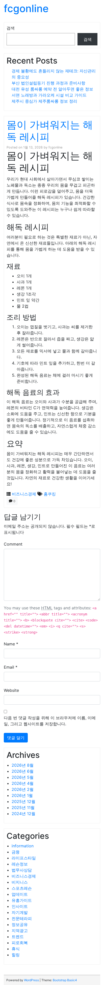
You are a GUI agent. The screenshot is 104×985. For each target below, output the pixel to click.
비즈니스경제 (24, 493)
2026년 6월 (23, 771)
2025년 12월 (23, 801)
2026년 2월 (23, 789)
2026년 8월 (23, 765)
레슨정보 (20, 864)
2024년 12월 (23, 813)
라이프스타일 (24, 857)
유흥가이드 (22, 900)
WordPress (31, 980)
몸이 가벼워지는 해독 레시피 (50, 130)
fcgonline (26, 8)
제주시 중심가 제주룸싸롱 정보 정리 (44, 101)
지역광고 (20, 930)
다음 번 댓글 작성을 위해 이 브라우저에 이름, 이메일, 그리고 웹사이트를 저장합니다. (50, 720)
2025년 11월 (23, 807)
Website (11, 690)
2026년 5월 (23, 777)
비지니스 (20, 882)
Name (11, 643)
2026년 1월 (22, 795)
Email (10, 667)
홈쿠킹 (50, 493)
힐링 (16, 954)
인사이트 (20, 906)
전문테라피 (22, 918)
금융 (16, 851)
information (23, 845)
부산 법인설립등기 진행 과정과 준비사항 (48, 82)
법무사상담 (22, 870)
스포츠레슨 (22, 888)
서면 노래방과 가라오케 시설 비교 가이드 (49, 95)
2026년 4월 (23, 783)
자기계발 (20, 912)
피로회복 (20, 942)
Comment (13, 544)
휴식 (16, 948)
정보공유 (20, 924)
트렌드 (18, 936)
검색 (11, 28)
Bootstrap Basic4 (65, 980)
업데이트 (20, 894)
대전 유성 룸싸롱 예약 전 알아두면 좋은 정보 (52, 89)
